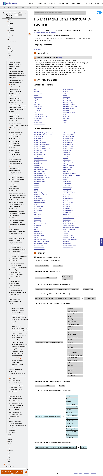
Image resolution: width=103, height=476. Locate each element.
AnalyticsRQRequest (14, 98)
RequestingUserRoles (69, 112)
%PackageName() (68, 164)
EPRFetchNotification (15, 157)
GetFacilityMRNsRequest (16, 202)
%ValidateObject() (68, 210)
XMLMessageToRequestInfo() (71, 239)
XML (9, 462)
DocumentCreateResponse (19, 335)
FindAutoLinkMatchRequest (16, 177)
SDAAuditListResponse (15, 398)
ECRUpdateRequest (14, 152)
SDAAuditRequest (14, 401)
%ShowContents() (68, 191)
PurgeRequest (15, 362)
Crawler (12, 127)
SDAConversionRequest (15, 403)
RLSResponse (12, 371)
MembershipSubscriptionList (19, 346)
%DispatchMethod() (39, 173)
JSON (9, 53)
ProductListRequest (14, 299)
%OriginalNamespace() (69, 162)
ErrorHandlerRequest (15, 159)
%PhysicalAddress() (68, 165)
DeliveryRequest (16, 324)
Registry (12, 378)
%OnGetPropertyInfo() (69, 134)
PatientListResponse (14, 281)
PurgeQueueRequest (17, 360)
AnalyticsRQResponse (15, 100)
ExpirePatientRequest (15, 161)
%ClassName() (38, 152)
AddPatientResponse (15, 69)
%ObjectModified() (39, 235)
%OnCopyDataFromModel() (41, 241)
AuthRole (36, 101)
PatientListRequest (14, 279)
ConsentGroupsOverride (40, 116)
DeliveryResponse (16, 326)
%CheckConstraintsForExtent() (42, 148)
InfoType (10, 48)
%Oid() (36, 237)
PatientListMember (14, 276)
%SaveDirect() (67, 181)
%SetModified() (67, 189)
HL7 (9, 39)
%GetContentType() (39, 193)
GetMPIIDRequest (14, 215)
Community (52, 3)
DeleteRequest (15, 322)
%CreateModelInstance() (40, 160)
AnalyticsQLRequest (14, 89)
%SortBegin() (66, 194)
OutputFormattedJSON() (69, 225)
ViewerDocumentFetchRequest (17, 425)
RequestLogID (67, 101)
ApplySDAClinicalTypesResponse (18, 107)
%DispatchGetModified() (40, 171)
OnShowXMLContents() (69, 224)
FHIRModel (11, 26)
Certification (88, 3)
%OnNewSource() (68, 140)
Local (9, 55)
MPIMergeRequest (14, 229)
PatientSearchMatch (14, 285)
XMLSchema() (67, 243)
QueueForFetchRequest (15, 369)
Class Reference (23, 7)
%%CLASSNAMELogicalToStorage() (43, 133)
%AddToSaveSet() (38, 136)
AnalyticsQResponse (14, 96)
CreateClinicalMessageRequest (20, 319)
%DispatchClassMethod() (41, 169)
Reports (10, 441)
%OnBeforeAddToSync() (40, 239)
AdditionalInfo (38, 97)
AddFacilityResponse (15, 64)
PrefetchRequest (13, 297)
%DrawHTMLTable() (39, 181)
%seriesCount (37, 91)
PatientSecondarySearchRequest (18, 292)
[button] (35, 53)
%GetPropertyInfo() (39, 200)
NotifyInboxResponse (17, 353)
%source (36, 95)
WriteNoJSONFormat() (69, 229)
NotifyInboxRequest (17, 351)
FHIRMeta (10, 23)
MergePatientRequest (15, 240)
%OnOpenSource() (68, 144)
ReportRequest (13, 392)
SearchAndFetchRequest (15, 407)
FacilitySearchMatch (14, 170)
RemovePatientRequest (15, 387)
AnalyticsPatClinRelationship (17, 87)
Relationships (37, 49)
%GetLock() (37, 196)
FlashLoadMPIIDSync (15, 182)
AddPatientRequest (14, 66)
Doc (9, 19)
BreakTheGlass (38, 106)
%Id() (35, 204)
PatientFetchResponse (15, 265)
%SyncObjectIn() (67, 200)
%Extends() (37, 187)
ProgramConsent (67, 93)
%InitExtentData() (38, 206)
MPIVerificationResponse (16, 236)
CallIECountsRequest (14, 121)
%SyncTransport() (68, 202)
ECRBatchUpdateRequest (16, 132)
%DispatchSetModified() (40, 175)
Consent (36, 112)
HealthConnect (12, 42)
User (9, 457)
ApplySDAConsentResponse (16, 112)
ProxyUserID (66, 97)
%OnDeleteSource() (39, 249)
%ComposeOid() (38, 156)
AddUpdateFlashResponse (16, 73)
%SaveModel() (67, 185)
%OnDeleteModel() (39, 247)
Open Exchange (64, 3)
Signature (65, 120)
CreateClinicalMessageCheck (19, 317)
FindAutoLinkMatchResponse (17, 179)
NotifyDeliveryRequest (18, 349)
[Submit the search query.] (84, 13)
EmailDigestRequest (17, 342)
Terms (80, 473)
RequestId (65, 99)
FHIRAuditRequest (14, 168)
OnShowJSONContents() (69, 222)
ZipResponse (12, 432)
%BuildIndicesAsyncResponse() (42, 144)
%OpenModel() (67, 160)
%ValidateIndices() (68, 208)
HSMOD (8, 464)
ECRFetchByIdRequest (15, 134)
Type (64, 122)
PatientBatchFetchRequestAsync (18, 249)
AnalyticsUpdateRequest (16, 102)
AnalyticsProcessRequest (18, 306)
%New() (36, 229)
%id (35, 89)
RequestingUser (67, 110)
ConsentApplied (38, 114)
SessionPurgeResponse (15, 414)
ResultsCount (66, 116)
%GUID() (36, 189)
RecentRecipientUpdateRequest (17, 376)
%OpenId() (66, 158)
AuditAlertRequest (14, 114)
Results (65, 114)
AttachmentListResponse (18, 310)
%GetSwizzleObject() (39, 202)
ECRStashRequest (14, 148)
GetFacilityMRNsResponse (16, 204)
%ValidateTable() (67, 212)
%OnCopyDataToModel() (40, 243)
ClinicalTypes (37, 108)
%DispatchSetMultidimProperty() (43, 177)
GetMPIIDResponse (14, 218)
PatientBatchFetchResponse (16, 252)
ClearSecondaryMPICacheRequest (18, 125)
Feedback (102, 241)
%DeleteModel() (38, 167)
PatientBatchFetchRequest (16, 247)
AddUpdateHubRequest (15, 78)
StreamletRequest (14, 416)
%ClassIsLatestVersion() (40, 150)
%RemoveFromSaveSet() (69, 173)
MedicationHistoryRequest (16, 238)
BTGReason (37, 104)
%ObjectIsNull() (38, 233)
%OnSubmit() (66, 152)
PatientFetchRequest (14, 261)
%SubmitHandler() (68, 198)
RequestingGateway (68, 108)
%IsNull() (36, 216)
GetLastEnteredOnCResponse (17, 213)
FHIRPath (10, 28)
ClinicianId (37, 110)
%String (59, 58)
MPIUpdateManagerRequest (17, 231)
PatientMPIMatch (14, 283)
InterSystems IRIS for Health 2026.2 (10, 7)
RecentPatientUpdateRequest (17, 373)
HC (9, 37)
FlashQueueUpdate (14, 188)
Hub (9, 44)
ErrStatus (36, 120)
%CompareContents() (40, 154)
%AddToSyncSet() (38, 138)
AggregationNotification (15, 82)
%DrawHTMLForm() (39, 179)
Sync (10, 419)
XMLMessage (12, 428)
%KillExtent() (37, 220)
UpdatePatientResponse (15, 423)
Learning (30, 3)
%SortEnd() (66, 196)
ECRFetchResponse (14, 141)
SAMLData (66, 118)
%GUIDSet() (37, 191)
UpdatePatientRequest (15, 421)
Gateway (10, 35)
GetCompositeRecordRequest (17, 197)
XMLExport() (66, 233)
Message (42, 7)
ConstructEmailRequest (18, 315)
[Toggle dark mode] (99, 12)
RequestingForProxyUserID (70, 106)
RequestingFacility (68, 102)
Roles (10, 394)
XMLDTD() (66, 231)
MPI (9, 57)
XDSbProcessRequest (17, 367)
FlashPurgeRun (13, 186)
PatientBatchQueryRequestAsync (18, 256)
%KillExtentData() (38, 222)
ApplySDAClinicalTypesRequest (17, 105)
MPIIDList (65, 91)
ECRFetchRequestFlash (15, 139)
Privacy (75, 473)
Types (9, 452)
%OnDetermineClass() (69, 133)
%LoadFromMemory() (40, 224)
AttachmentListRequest (18, 308)
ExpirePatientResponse (15, 163)
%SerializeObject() (68, 187)
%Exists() (36, 183)
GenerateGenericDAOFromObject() (72, 216)
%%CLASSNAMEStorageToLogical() (43, 134)
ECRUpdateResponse (15, 154)
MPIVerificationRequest (15, 233)
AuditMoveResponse (15, 116)
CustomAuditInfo (38, 118)
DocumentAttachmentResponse (20, 331)
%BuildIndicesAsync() (40, 142)
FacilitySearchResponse (15, 175)
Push (46, 7)
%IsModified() (38, 214)
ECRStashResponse (14, 150)
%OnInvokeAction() (68, 136)
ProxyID (65, 95)
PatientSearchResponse (15, 290)
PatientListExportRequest (16, 274)
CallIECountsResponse (15, 123)
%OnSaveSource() (68, 148)
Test (9, 448)
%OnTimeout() (67, 154)
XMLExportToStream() (69, 235)
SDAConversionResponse (16, 405)
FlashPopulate (13, 184)
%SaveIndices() (67, 183)
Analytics (12, 84)
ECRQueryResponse (14, 145)
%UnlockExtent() (67, 204)
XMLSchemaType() (68, 247)
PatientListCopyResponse (16, 272)
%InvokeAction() (38, 210)
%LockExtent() (38, 225)
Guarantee (86, 473)
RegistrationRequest (17, 364)
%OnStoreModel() (68, 150)
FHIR (9, 21)
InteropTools (11, 51)
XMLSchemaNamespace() (70, 245)
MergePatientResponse (15, 242)
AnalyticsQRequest (14, 93)
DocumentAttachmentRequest (20, 328)
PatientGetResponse (53, 7)
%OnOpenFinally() (68, 142)
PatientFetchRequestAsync (16, 263)
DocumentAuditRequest (15, 130)
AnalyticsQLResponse (15, 91)
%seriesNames (38, 93)
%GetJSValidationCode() (40, 194)
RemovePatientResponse (16, 389)
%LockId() (36, 227)
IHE (9, 46)
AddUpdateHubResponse (16, 80)
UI (8, 455)
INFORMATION (10, 466)
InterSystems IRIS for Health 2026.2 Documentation (12, 472)
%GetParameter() (38, 198)
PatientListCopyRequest (15, 270)
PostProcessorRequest (15, 294)
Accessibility (93, 473)
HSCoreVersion (38, 122)
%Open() (65, 156)
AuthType (36, 102)
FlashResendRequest (14, 191)
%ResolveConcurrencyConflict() (71, 175)
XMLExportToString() (68, 237)
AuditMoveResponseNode (16, 118)
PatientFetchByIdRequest (16, 258)
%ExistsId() (37, 185)
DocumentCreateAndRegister (20, 333)
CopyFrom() (66, 214)
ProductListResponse (15, 301)
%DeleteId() (37, 165)
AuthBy (36, 99)
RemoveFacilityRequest (15, 382)
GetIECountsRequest (14, 206)
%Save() (65, 179)
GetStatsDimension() (68, 218)
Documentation (41, 3)
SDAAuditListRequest (15, 396)
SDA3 (9, 443)
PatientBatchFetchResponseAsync (18, 254)
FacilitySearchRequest (15, 172)
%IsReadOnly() (38, 218)
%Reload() (65, 171)
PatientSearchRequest (15, 288)
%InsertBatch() (38, 208)
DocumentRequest (17, 337)
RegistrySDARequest (14, 380)
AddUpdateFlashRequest (16, 71)
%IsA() (35, 212)
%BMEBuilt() (37, 140)
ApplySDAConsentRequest (16, 109)
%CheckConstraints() (39, 146)
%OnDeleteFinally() (39, 245)
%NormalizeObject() (39, 231)
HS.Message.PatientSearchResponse (45, 32)
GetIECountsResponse (15, 209)
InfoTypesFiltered (68, 89)
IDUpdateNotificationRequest (17, 224)
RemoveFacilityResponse (16, 385)
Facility (10, 32)
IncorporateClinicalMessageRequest (21, 344)
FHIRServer (11, 30)
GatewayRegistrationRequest (17, 193)
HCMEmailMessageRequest (16, 220)
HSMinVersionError (39, 124)
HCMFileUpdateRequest (15, 222)
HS (38, 7)
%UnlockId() (66, 206)
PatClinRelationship (14, 245)
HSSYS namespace (32, 7)
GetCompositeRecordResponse (17, 200)
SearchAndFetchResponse (16, 410)
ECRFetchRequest (14, 136)
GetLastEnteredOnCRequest (16, 211)
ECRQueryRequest (14, 143)
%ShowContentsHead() (69, 193)
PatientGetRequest (17, 355)
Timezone (10, 450)
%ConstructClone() (39, 158)
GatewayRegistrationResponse (17, 195)
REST (9, 437)
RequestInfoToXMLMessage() (71, 227)
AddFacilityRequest (14, 62)
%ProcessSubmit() (68, 167)
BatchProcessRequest (17, 312)
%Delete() (36, 162)
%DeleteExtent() (38, 164)
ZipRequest (12, 430)
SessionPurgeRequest (15, 412)
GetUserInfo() (66, 220)
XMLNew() (66, 241)
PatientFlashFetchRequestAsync (18, 267)
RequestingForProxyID (69, 104)
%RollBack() (66, 177)
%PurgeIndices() (67, 169)
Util (9, 459)
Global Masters (76, 3)
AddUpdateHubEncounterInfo (17, 75)
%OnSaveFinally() (68, 146)
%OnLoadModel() (68, 138)
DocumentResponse (17, 340)
